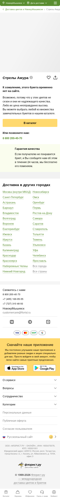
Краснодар (9, 255)
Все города (39, 266)
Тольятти (38, 234)
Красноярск (10, 261)
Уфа (35, 250)
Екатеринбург (11, 229)
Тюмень (37, 239)
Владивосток (11, 213)
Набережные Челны (15, 266)
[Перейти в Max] (48, 322)
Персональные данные (17, 412)
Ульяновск (39, 245)
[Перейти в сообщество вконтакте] (11, 322)
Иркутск (7, 239)
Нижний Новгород (14, 271)
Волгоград (9, 218)
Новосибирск (41, 192)
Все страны (40, 271)
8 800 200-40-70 (12, 138)
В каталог (30, 123)
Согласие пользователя (17, 429)
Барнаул (8, 208)
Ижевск (7, 234)
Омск (36, 197)
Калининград (11, 250)
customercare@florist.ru (17, 312)
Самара (37, 218)
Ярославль (39, 261)
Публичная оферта (14, 420)
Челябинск (39, 255)
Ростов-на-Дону (42, 213)
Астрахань (9, 202)
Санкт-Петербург (13, 197)
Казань (7, 245)
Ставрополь (40, 229)
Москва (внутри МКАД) (17, 192)
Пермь (37, 208)
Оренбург (38, 202)
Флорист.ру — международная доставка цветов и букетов (30, 479)
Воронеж (8, 223)
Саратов (38, 223)
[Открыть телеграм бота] (30, 322)
